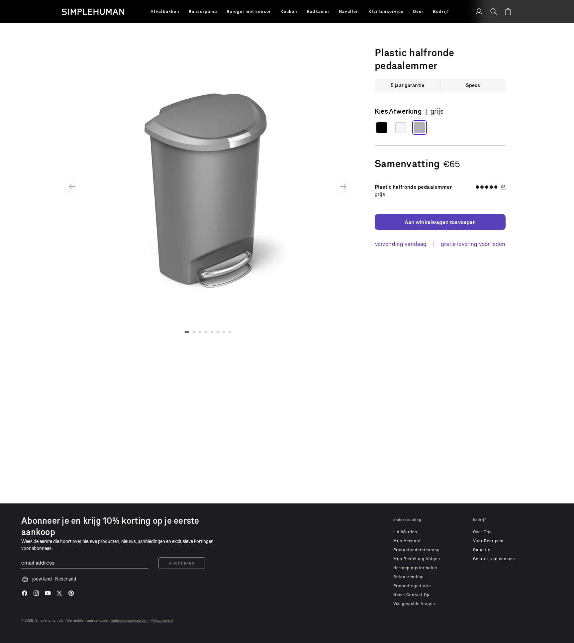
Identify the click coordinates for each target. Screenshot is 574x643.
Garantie (481, 550)
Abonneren (182, 563)
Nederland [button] (65, 579)
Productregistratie (412, 586)
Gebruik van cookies (494, 559)
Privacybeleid (161, 620)
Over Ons (482, 532)
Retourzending (408, 577)
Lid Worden (405, 532)
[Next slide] (343, 186)
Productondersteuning (416, 550)
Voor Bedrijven (488, 541)
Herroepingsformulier (415, 568)
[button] (165, 12)
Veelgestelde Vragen (414, 603)
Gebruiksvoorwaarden (129, 620)
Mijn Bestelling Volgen (416, 559)
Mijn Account (407, 541)
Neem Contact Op (411, 594)
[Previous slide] (71, 186)
